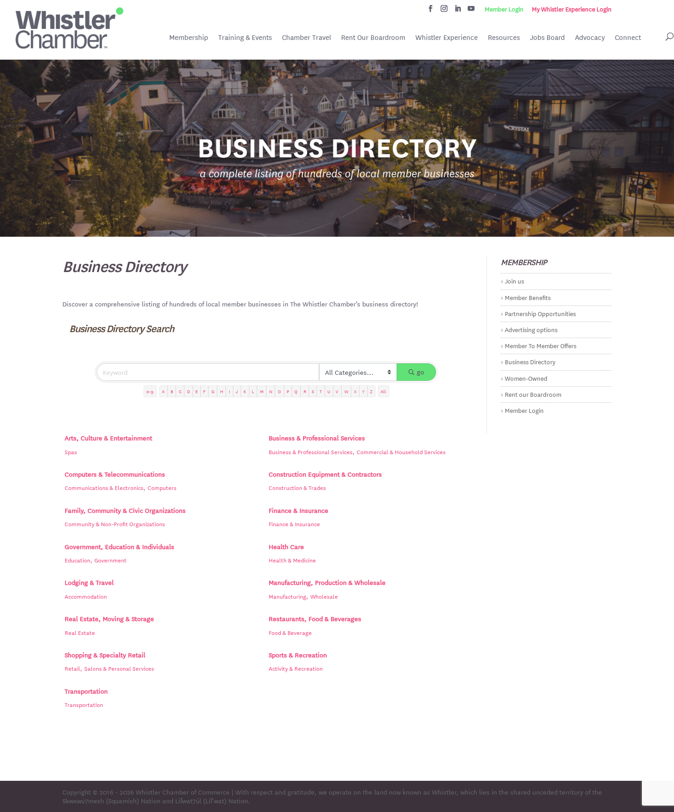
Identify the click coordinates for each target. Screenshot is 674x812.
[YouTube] (471, 11)
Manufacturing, (288, 596)
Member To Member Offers (540, 345)
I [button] (229, 391)
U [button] (328, 391)
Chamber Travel (306, 38)
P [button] (288, 391)
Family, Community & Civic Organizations (125, 510)
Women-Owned (526, 378)
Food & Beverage (290, 632)
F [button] (204, 391)
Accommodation (86, 596)
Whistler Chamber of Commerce (183, 792)
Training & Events (245, 37)
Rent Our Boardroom (373, 38)
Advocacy (590, 37)
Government (110, 559)
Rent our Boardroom (533, 394)
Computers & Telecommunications (115, 474)
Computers (162, 487)
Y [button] (363, 391)
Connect (628, 37)
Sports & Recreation (298, 655)
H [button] (221, 391)
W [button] (346, 391)
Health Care (286, 546)
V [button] (337, 391)
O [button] (279, 391)
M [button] (262, 391)
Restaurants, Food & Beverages (315, 618)
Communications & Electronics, (105, 487)
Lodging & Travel (89, 582)
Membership (188, 37)
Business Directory (530, 361)
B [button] (172, 391)
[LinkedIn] (457, 11)
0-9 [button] (150, 391)
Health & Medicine (292, 559)
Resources (504, 37)
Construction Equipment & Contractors (325, 474)
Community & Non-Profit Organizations (115, 523)
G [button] (213, 391)
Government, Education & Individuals (119, 546)
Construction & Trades (297, 487)
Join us (514, 280)
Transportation (86, 691)
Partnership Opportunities (540, 313)
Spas (71, 451)
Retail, (73, 668)
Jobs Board (547, 38)
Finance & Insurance (298, 510)
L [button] (253, 391)
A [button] (163, 391)
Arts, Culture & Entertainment (108, 438)
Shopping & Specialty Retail (105, 655)
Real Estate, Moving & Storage (109, 618)
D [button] (188, 391)
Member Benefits (528, 297)
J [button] (237, 391)
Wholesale (324, 596)
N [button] (270, 391)
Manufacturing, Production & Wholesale (327, 582)
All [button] (383, 391)
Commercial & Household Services (401, 451)
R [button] (305, 391)
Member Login (504, 9)
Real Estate (80, 632)
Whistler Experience (446, 37)
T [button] (321, 391)
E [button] (196, 391)
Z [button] (371, 391)
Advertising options (531, 329)
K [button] (244, 391)
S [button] (313, 391)
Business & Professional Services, (311, 451)
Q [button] (296, 391)
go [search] (420, 372)
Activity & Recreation (296, 668)
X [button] (355, 391)
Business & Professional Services (317, 438)
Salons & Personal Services (119, 668)
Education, (78, 559)
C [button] (180, 391)
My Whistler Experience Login (572, 9)
